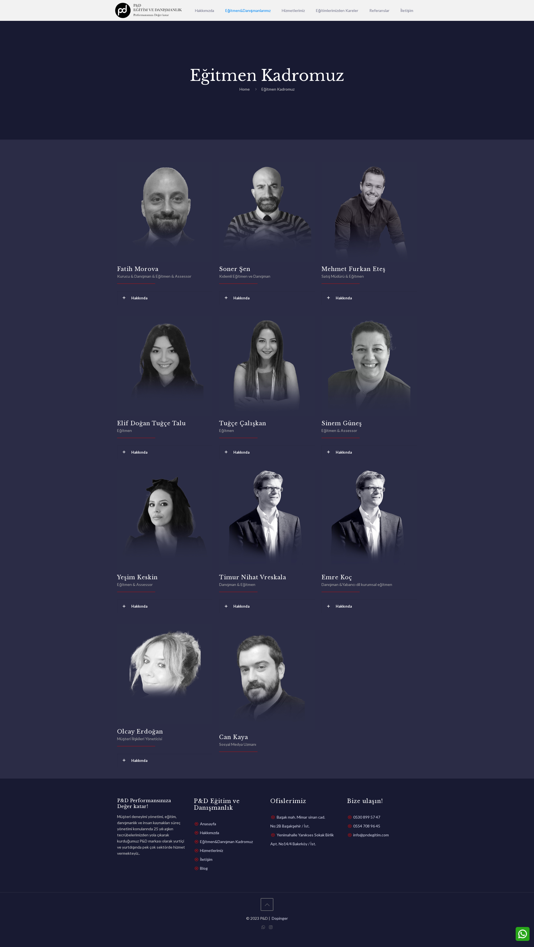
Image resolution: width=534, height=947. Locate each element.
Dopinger (279, 918)
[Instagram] (271, 926)
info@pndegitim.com (371, 834)
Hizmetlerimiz (211, 850)
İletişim (206, 859)
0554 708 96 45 (366, 826)
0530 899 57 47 (366, 817)
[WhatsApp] (263, 926)
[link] (164, 298)
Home (244, 89)
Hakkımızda (209, 832)
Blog (204, 868)
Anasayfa (208, 823)
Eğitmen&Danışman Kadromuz (226, 841)
